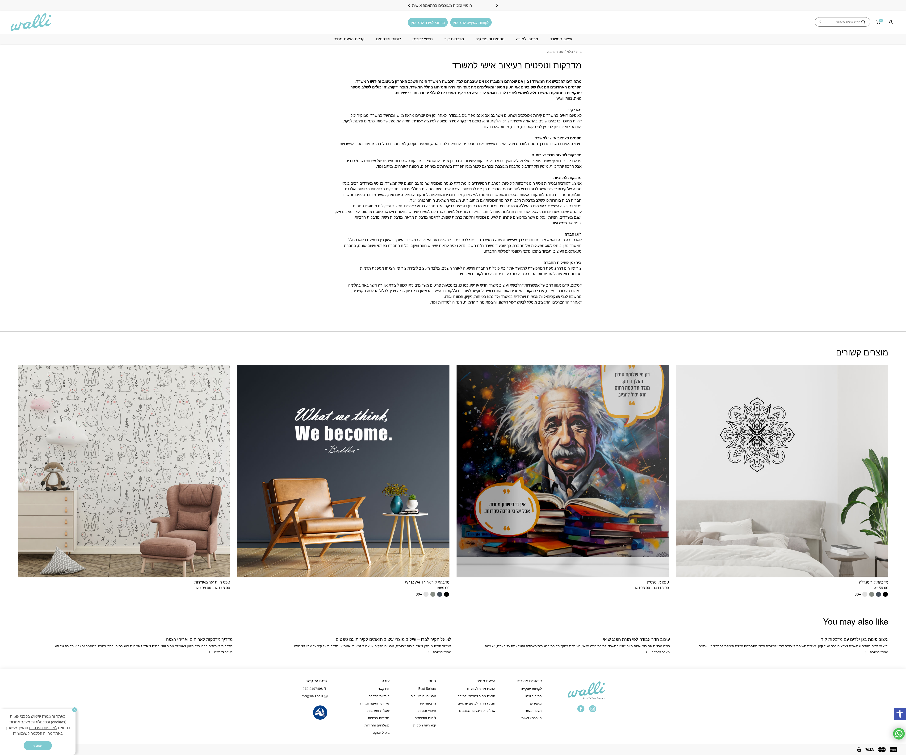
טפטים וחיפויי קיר (490, 39)
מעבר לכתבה (879, 652)
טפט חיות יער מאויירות (212, 582)
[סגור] (74, 709)
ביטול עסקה (381, 732)
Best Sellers (427, 688)
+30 (858, 594)
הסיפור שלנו (533, 695)
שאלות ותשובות (378, 710)
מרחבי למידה (527, 39)
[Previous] (497, 5)
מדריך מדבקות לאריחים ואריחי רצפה (199, 639)
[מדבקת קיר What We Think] (343, 471)
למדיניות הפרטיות (43, 727)
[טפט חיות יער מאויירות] (124, 471)
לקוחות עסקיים (531, 688)
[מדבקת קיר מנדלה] (782, 471)
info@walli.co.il (312, 695)
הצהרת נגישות (531, 717)
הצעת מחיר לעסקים (481, 688)
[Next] (409, 5)
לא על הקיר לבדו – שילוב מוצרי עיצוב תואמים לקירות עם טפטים (393, 639)
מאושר (37, 745)
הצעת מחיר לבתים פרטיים (476, 703)
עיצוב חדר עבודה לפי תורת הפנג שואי (636, 639)
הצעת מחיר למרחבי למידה (476, 695)
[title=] (580, 708)
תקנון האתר (533, 710)
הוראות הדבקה (379, 695)
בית (579, 51)
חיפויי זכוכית (422, 39)
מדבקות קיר (454, 39)
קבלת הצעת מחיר (349, 39)
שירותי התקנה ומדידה (374, 703)
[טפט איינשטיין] (563, 471)
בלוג (570, 51)
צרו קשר (384, 688)
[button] (900, 714)
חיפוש (821, 22)
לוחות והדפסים (388, 39)
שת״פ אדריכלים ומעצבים (477, 710)
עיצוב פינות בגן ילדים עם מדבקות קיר (854, 639)
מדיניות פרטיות (379, 717)
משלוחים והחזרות (377, 725)
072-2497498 (313, 688)
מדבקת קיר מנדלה (873, 582)
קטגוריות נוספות (424, 725)
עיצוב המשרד (561, 39)
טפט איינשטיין (658, 582)
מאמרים (536, 703)
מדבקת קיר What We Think (427, 582)
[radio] (885, 594)
